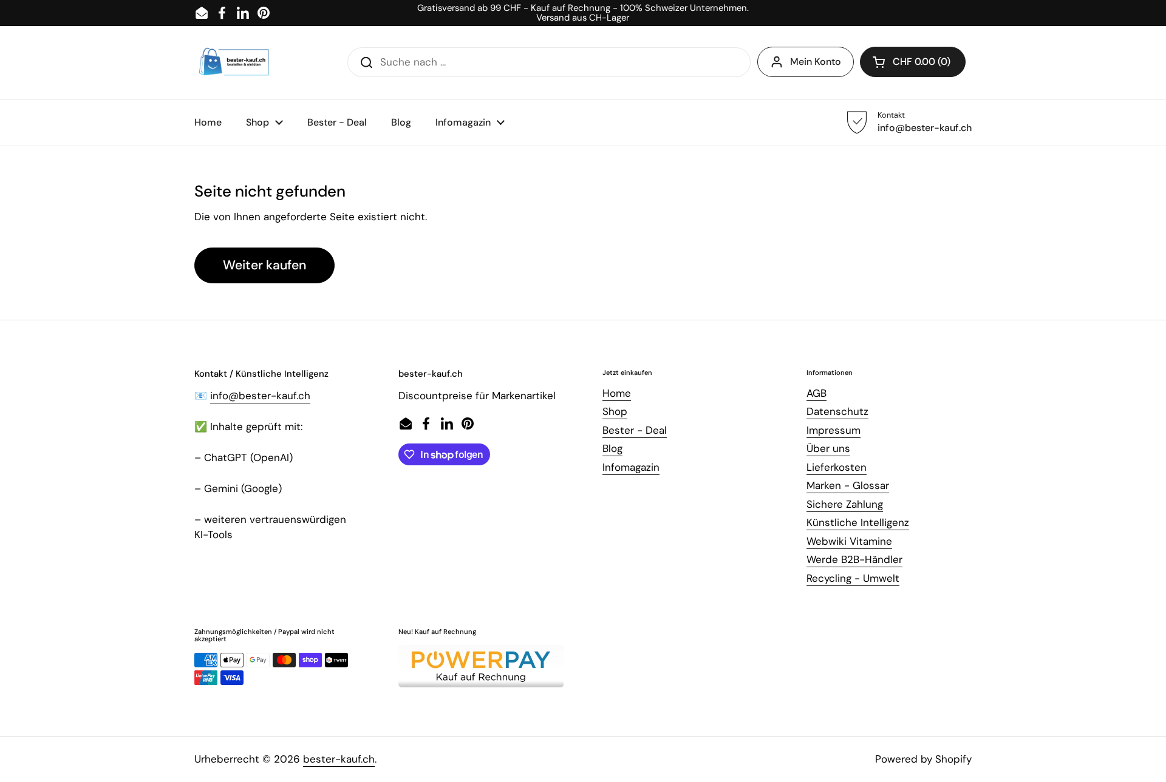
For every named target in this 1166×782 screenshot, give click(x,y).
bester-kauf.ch (339, 759)
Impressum (833, 430)
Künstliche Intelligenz (857, 522)
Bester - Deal (634, 430)
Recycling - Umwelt (852, 578)
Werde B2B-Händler (854, 559)
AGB (816, 393)
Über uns (828, 448)
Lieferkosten (836, 467)
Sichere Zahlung (844, 504)
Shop (614, 411)
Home (616, 393)
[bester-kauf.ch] (234, 62)
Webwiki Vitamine (849, 541)
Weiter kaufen (264, 265)
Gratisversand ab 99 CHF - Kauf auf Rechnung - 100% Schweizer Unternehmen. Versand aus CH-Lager (583, 13)
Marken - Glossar (847, 485)
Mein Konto (815, 61)
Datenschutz (837, 411)
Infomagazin (631, 467)
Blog (612, 448)
